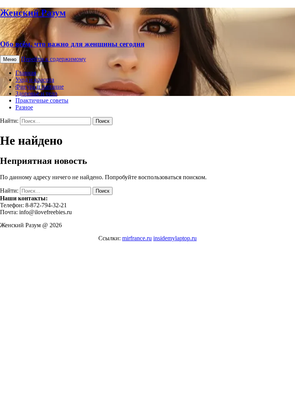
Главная (25, 72)
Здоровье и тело (36, 93)
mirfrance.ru (137, 238)
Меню (10, 59)
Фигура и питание (39, 86)
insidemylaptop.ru (175, 238)
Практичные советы (41, 100)
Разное (24, 107)
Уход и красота (34, 79)
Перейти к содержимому (53, 59)
